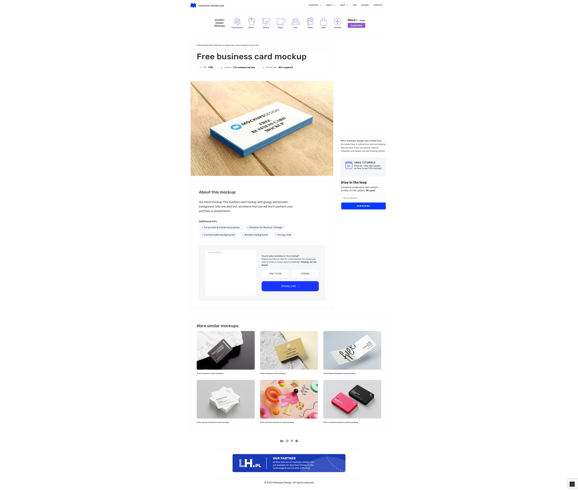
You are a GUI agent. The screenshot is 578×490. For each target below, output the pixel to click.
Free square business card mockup (213, 422)
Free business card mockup (273, 373)
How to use (275, 273)
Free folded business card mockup (339, 373)
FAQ (355, 5)
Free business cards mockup (210, 373)
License (365, 5)
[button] (226, 350)
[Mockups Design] (207, 5)
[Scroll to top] (572, 483)
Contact (378, 5)
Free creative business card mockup (277, 422)
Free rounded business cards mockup (340, 422)
